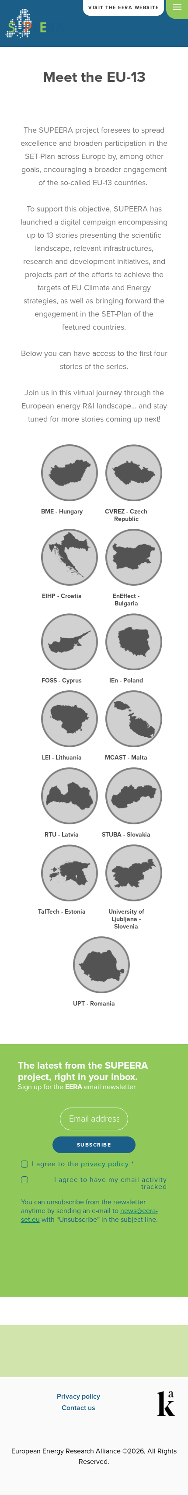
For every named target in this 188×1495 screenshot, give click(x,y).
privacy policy (105, 1164)
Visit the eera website (123, 8)
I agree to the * (83, 1164)
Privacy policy (78, 1396)
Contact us (78, 1407)
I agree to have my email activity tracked (110, 1183)
